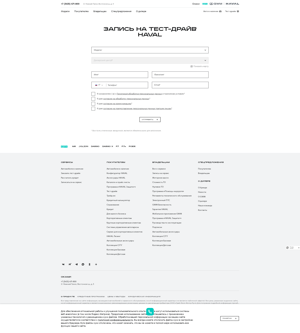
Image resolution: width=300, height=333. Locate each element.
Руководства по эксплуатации (166, 222)
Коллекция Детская (116, 254)
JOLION (83, 146)
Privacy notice (292, 247)
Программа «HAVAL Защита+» (121, 186)
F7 (117, 146)
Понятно (227, 318)
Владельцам (100, 11)
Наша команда (205, 205)
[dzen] (96, 264)
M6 (74, 146)
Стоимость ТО (159, 182)
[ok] (89, 264)
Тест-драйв (112, 191)
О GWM (202, 196)
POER (132, 146)
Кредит (110, 209)
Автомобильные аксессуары (120, 240)
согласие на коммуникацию (117, 104)
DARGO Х (107, 146)
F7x (124, 146)
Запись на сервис (160, 173)
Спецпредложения (121, 11)
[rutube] (70, 264)
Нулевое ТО (158, 186)
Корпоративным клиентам (119, 218)
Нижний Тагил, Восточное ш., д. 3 (78, 284)
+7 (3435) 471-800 (68, 281)
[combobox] (147, 50)
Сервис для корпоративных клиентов (124, 231)
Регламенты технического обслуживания (171, 195)
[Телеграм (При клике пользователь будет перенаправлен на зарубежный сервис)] (76, 264)
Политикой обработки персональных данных (139, 94)
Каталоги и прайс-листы (118, 182)
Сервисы (67, 162)
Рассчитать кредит (70, 177)
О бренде (202, 187)
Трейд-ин (111, 195)
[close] (298, 248)
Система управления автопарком (123, 227)
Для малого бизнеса (116, 213)
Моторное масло (160, 177)
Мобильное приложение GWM (167, 213)
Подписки (157, 227)
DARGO (95, 146)
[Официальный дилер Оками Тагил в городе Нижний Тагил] (224, 3)
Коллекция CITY (114, 245)
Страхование (113, 204)
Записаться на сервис (71, 182)
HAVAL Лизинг (113, 236)
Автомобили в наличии (72, 168)
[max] (83, 264)
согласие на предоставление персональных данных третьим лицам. (137, 108)
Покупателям (81, 11)
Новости (202, 192)
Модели (65, 11)
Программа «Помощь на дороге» (168, 191)
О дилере (141, 11)
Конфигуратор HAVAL (117, 173)
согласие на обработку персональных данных (126, 99)
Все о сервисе (159, 168)
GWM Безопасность (161, 204)
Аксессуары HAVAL (116, 177)
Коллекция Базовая (116, 249)
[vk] (63, 264)
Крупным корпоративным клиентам (124, 222)
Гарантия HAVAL (160, 209)
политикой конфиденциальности (115, 319)
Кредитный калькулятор (118, 200)
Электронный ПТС (161, 200)
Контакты (202, 210)
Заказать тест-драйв (70, 173)
